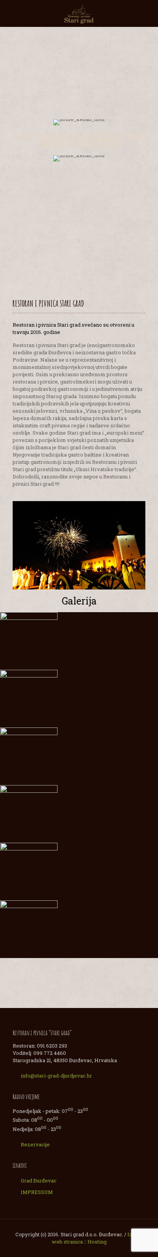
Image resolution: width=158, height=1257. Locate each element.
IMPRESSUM (37, 1192)
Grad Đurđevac (38, 1180)
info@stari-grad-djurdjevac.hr (56, 1075)
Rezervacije (35, 1144)
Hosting (97, 1241)
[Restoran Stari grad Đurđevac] (79, 13)
